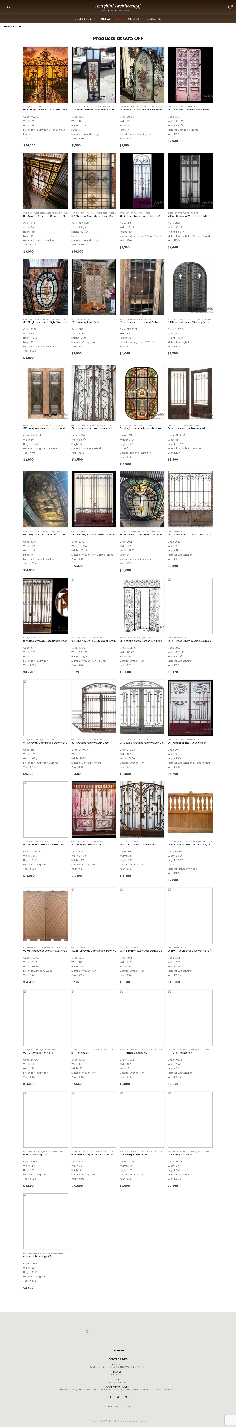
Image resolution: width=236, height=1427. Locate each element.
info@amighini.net (117, 1382)
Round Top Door (88, 107)
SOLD (122, 425)
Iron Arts (75, 107)
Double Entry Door (128, 319)
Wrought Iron (35, 107)
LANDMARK (105, 18)
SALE (140, 638)
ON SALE (119, 18)
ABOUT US (133, 18)
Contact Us (154, 18)
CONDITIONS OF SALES (118, 1406)
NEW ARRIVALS (180, 107)
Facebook (110, 1397)
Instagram (125, 1397)
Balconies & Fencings (81, 1050)
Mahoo (143, 1421)
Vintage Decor (108, 425)
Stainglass (101, 107)
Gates (25, 107)
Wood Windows (114, 107)
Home (7, 26)
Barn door (28, 948)
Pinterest (118, 1397)
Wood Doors (39, 213)
